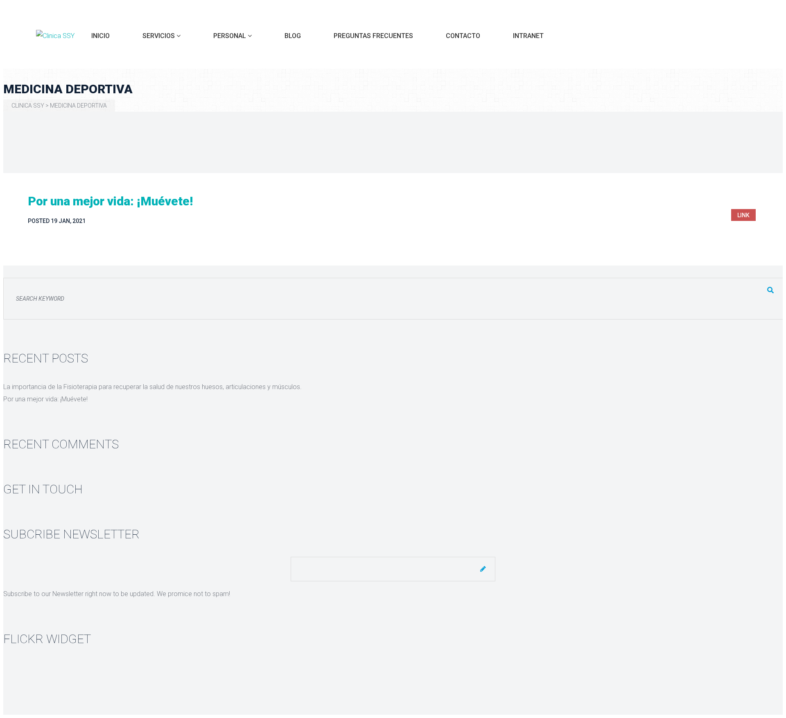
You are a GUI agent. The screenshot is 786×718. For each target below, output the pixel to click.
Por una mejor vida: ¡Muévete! (110, 201)
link (743, 215)
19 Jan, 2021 (68, 221)
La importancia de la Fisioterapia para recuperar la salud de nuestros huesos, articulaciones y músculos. (152, 387)
